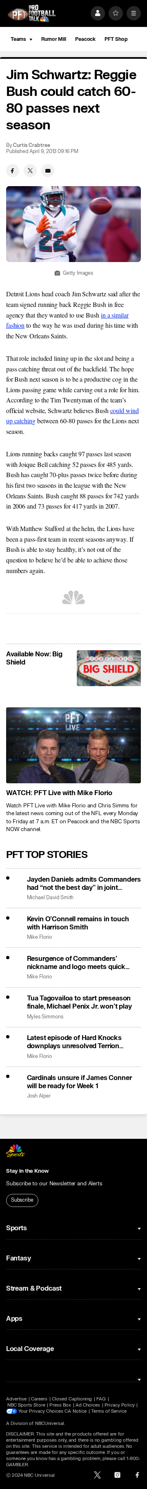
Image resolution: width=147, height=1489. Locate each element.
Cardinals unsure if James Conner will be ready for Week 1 (79, 1082)
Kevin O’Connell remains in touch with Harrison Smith (78, 923)
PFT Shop (116, 39)
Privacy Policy (120, 1405)
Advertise (16, 1399)
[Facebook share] (12, 170)
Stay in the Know (27, 1171)
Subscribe (22, 1200)
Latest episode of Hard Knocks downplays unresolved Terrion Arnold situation (74, 1042)
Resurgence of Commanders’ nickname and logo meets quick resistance (76, 963)
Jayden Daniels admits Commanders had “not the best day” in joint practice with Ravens (84, 884)
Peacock (85, 39)
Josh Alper (39, 1096)
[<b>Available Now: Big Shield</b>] (109, 668)
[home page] (32, 13)
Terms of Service (109, 1411)
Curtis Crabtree (31, 145)
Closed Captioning (72, 1399)
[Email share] (47, 170)
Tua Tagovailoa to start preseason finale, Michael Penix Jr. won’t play (79, 1002)
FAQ (101, 1399)
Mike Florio (39, 937)
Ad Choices (88, 1405)
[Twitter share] (30, 170)
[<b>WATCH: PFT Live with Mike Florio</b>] (73, 745)
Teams (18, 39)
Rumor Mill (53, 39)
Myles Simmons (45, 1017)
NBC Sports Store (26, 1405)
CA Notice (76, 1411)
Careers (39, 1399)
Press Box (60, 1405)
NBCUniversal (50, 1423)
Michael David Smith (50, 898)
